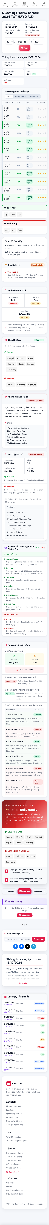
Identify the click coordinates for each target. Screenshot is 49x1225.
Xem (26, 48)
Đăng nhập (25, 915)
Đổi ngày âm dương (14, 1153)
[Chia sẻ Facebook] (15, 946)
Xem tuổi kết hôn (13, 1160)
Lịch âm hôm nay (13, 1106)
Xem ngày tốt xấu (14, 1121)
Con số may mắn (13, 1168)
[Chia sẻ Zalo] (21, 946)
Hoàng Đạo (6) (20, 96)
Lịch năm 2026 (12, 1117)
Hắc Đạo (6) (34, 96)
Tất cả (9, 96)
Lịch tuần (10, 1110)
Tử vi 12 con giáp (13, 1137)
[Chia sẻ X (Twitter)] (27, 946)
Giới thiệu (10, 1183)
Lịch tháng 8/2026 (14, 1113)
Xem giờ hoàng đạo (14, 1125)
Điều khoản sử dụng (14, 1194)
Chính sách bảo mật (14, 1190)
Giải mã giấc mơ (13, 1164)
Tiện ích (10, 1148)
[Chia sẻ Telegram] (33, 946)
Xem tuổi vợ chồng (14, 1157)
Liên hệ (9, 1186)
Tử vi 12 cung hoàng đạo (16, 1141)
